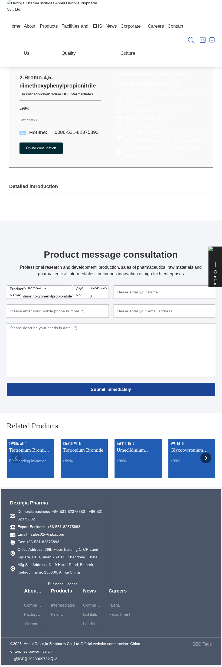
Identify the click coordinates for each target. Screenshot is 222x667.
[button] (205, 457)
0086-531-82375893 (77, 132)
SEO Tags (202, 644)
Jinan (47, 651)
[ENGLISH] (203, 39)
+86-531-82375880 (174, 95)
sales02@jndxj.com (153, 117)
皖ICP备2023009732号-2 (35, 659)
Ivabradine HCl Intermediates (68, 94)
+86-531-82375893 (169, 110)
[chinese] (212, 39)
